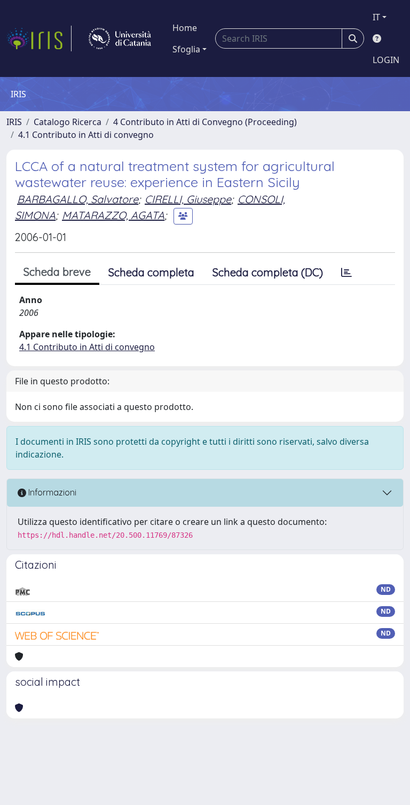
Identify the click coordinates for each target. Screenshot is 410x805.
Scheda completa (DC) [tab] (267, 272)
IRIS (14, 122)
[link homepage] (39, 38)
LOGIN (386, 60)
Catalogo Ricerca (67, 122)
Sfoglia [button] (186, 49)
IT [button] (376, 17)
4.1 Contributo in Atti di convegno (86, 135)
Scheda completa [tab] (151, 272)
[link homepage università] (120, 38)
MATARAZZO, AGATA (113, 215)
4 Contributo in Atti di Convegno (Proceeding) (205, 122)
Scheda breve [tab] (57, 271)
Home (184, 28)
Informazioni (51, 492)
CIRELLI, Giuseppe (188, 199)
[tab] (346, 272)
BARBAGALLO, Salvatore (77, 199)
